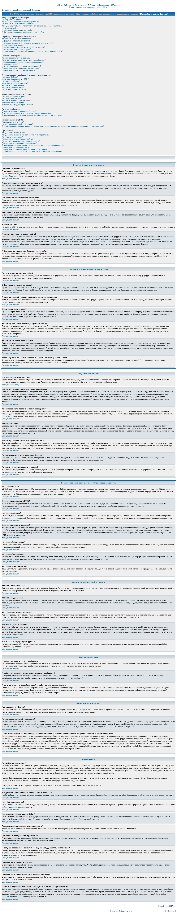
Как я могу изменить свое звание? (16, 49)
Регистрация (104, 5)
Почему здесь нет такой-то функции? (17, 124)
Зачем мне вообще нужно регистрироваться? (21, 22)
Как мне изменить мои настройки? (16, 39)
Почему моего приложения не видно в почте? (21, 141)
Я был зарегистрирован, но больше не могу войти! (23, 32)
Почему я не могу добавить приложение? (19, 143)
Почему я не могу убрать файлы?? (16, 147)
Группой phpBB (80, 709)
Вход (107, 7)
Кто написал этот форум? (13, 122)
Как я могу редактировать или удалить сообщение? (23, 60)
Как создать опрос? (10, 64)
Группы (93, 5)
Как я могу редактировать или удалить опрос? (21, 66)
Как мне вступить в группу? (13, 102)
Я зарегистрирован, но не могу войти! (17, 30)
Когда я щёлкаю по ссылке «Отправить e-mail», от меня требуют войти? (32, 51)
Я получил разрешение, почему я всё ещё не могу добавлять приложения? (33, 145)
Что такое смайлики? (11, 81)
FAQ (61, 5)
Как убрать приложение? (12, 137)
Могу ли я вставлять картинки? (15, 83)
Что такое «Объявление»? (13, 85)
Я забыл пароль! (9, 28)
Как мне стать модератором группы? (17, 104)
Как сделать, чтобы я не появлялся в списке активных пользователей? (32, 26)
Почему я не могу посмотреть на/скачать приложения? (25, 149)
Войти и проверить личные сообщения (86, 7)
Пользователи (80, 5)
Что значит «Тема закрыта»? (14, 89)
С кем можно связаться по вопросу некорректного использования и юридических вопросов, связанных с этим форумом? (53, 126)
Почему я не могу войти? (12, 20)
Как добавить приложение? (13, 133)
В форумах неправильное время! (16, 41)
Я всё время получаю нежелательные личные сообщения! (26, 113)
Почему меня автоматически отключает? (19, 24)
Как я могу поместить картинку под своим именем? (23, 47)
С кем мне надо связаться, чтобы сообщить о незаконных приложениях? (32, 151)
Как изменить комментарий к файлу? (17, 139)
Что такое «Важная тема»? (13, 87)
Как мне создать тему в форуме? (16, 58)
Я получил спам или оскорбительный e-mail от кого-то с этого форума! (32, 115)
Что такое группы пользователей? (16, 100)
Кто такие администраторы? (13, 96)
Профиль (116, 5)
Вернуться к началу (10, 179)
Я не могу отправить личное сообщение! (19, 111)
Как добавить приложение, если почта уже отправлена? (25, 135)
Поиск (68, 5)
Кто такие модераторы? (12, 98)
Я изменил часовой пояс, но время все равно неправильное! (27, 43)
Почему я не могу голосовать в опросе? (19, 70)
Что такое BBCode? (10, 77)
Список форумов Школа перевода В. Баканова (21, 10)
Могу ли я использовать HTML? (15, 79)
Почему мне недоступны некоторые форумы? (21, 68)
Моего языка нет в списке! (13, 45)
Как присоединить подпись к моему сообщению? (22, 62)
